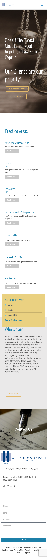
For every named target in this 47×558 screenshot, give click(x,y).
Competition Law (10, 190)
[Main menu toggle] (42, 4)
